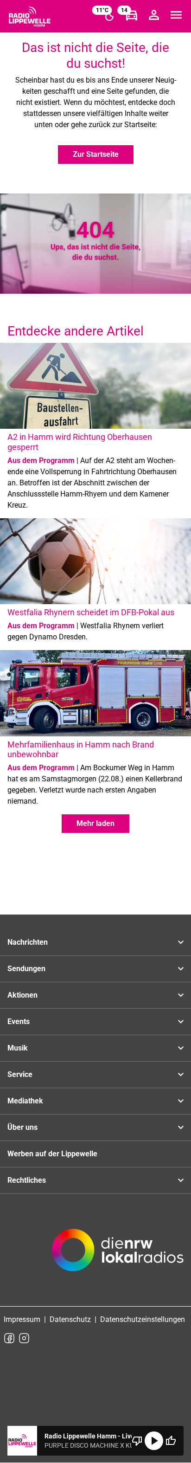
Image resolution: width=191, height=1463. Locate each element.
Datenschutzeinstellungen (142, 1319)
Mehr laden (95, 823)
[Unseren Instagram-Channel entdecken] (24, 1338)
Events (18, 1021)
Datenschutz (70, 1319)
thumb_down (137, 1440)
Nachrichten (27, 942)
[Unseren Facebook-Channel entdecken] (9, 1338)
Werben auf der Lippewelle (52, 1153)
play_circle (154, 1441)
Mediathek (25, 1100)
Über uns (22, 1127)
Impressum (22, 1319)
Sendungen (26, 968)
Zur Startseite (96, 154)
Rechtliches (26, 1180)
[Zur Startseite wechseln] (29, 17)
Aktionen (22, 995)
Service (19, 1074)
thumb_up (170, 1440)
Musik (17, 1048)
